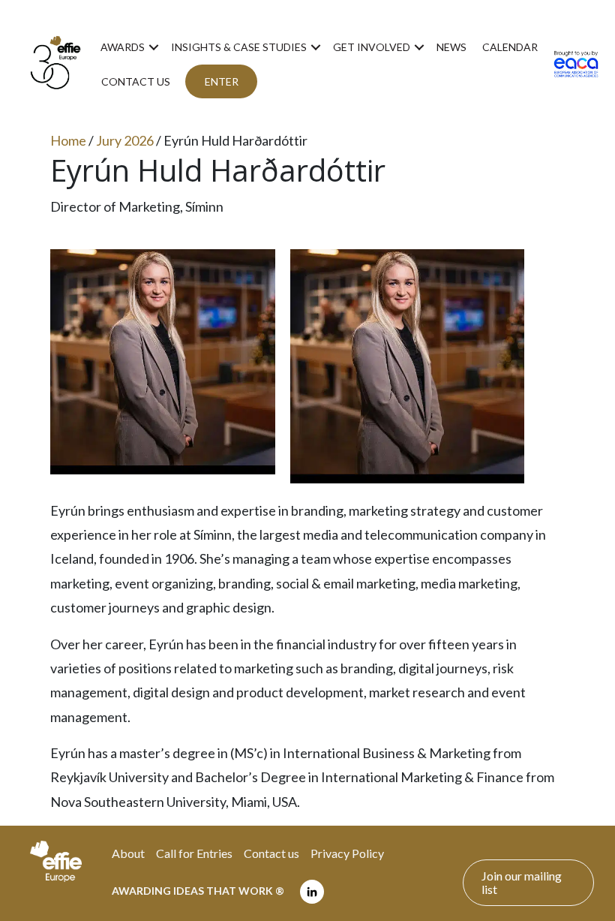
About (128, 853)
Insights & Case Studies (239, 47)
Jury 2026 (125, 140)
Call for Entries (194, 853)
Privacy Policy (347, 853)
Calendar (510, 47)
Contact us (135, 81)
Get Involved (371, 47)
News (451, 47)
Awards (122, 47)
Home (68, 140)
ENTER (221, 81)
